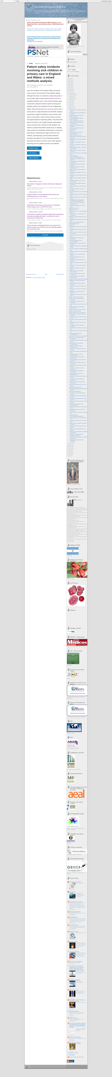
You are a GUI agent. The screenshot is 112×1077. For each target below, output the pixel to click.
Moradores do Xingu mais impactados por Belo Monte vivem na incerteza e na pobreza (77, 1013)
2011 (69, 451)
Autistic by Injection (73, 989)
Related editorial (33, 158)
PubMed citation (33, 148)
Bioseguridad (72, 891)
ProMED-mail (71, 130)
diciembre (71, 93)
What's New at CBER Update (75, 391)
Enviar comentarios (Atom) (39, 277)
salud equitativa (79, 499)
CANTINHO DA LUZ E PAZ (75, 1042)
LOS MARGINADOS (73, 925)
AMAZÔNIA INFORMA (74, 1011)
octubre (71, 96)
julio (70, 100)
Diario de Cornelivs (73, 941)
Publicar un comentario (31, 248)
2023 (69, 82)
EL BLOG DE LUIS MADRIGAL (75, 961)
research (33, 93)
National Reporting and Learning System (45, 109)
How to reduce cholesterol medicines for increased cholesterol (81, 1029)
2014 (69, 446)
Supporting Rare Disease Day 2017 (76, 115)
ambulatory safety (47, 96)
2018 (69, 90)
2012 (69, 449)
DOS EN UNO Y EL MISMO (74, 962)
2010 (69, 452)
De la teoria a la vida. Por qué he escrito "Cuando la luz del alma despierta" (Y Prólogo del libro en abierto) (81, 945)
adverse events (54, 98)
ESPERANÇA (78, 1043)
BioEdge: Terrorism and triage (75, 310)
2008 (69, 455)
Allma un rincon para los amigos (76, 1057)
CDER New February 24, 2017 (75, 387)
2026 (69, 78)
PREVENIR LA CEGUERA (74, 979)
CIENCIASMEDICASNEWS (74, 911)
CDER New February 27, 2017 (75, 134)
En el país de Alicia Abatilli (75, 881)
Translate (77, 71)
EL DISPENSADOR (73, 917)
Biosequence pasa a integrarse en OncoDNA (78, 335)
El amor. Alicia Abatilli (80, 883)
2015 (69, 445)
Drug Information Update (74, 223)
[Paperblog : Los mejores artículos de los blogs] (71, 632)
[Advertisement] (38, 262)
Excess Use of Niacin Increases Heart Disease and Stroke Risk (80, 972)
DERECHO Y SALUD (73, 931)
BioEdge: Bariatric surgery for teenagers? (77, 312)
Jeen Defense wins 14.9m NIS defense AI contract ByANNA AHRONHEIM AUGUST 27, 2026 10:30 (77, 927)
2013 (69, 448)
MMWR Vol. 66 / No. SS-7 (74, 208)
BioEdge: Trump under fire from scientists (77, 309)
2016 (69, 443)
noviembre (71, 94)
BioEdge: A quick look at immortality (76, 296)
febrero (70, 108)
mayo (70, 103)
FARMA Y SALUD (73, 1017)
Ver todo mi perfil (70, 540)
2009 (69, 454)
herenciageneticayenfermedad (75, 901)
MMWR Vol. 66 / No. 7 (73, 209)
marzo (70, 106)
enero (70, 442)
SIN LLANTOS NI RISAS (80, 1002)
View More (45, 235)
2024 (69, 81)
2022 (69, 84)
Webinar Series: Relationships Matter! (76, 222)
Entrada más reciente (31, 274)
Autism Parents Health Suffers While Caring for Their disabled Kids (80, 992)
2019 (69, 88)
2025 (69, 80)
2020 (69, 87)
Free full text (32, 153)
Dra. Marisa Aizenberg (74, 951)
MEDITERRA (72, 1054)
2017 (69, 91)
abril (70, 105)
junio (70, 102)
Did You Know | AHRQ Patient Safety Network (78, 278)
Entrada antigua (60, 274)
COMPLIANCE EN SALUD (81, 932)
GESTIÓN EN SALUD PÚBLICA (50, 7)
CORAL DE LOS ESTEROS (75, 1037)
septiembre (71, 97)
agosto (70, 99)
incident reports (47, 141)
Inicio (46, 274)
